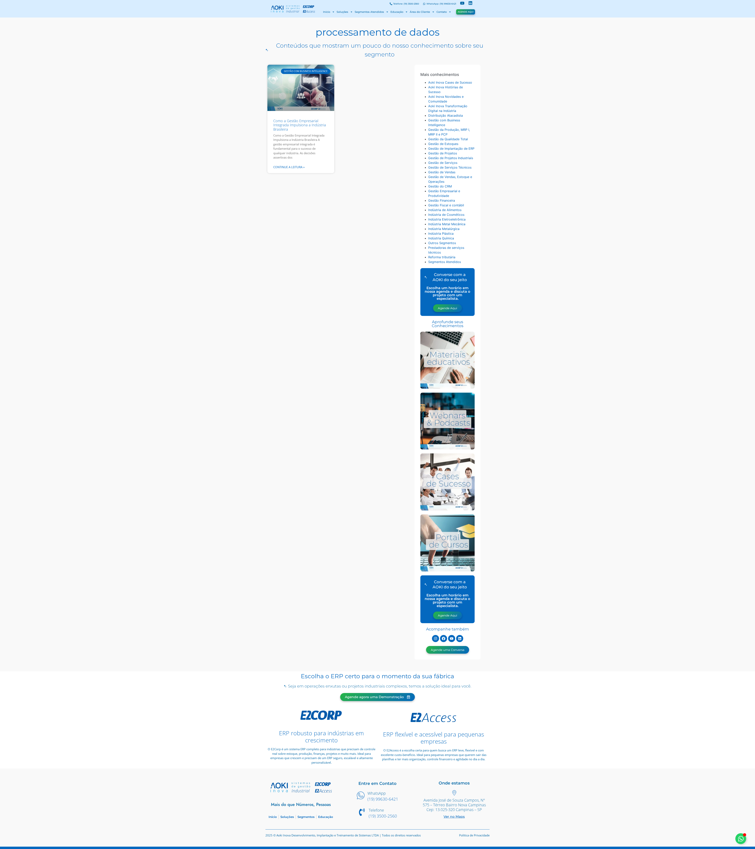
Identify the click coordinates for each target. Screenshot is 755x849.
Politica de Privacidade (474, 835)
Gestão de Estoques (443, 144)
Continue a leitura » (289, 167)
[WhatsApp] (361, 796)
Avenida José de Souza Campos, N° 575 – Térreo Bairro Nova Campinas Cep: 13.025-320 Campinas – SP (454, 804)
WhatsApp (376, 793)
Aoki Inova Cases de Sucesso (450, 82)
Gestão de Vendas (441, 172)
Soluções (342, 11)
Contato (441, 11)
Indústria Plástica (441, 233)
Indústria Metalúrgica (443, 229)
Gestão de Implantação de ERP (451, 148)
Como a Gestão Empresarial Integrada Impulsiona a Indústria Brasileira (299, 125)
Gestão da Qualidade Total (448, 139)
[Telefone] (362, 812)
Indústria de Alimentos (444, 210)
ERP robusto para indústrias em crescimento (321, 736)
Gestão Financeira (441, 200)
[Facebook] (443, 638)
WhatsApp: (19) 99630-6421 (441, 3)
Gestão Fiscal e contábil (446, 205)
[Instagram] (435, 638)
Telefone (376, 810)
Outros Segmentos (442, 243)
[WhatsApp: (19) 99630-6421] (424, 4)
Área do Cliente (420, 11)
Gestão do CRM (440, 186)
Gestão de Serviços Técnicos (449, 167)
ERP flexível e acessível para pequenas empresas (433, 737)
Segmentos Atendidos (369, 11)
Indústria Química (441, 238)
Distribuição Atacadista (445, 115)
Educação (396, 11)
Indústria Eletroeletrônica (447, 219)
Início (326, 11)
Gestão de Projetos (442, 153)
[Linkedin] (459, 638)
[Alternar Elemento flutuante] (740, 838)
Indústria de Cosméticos (446, 215)
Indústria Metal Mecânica (446, 224)
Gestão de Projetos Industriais (450, 158)
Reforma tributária (441, 257)
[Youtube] (451, 638)
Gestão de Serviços (442, 163)
